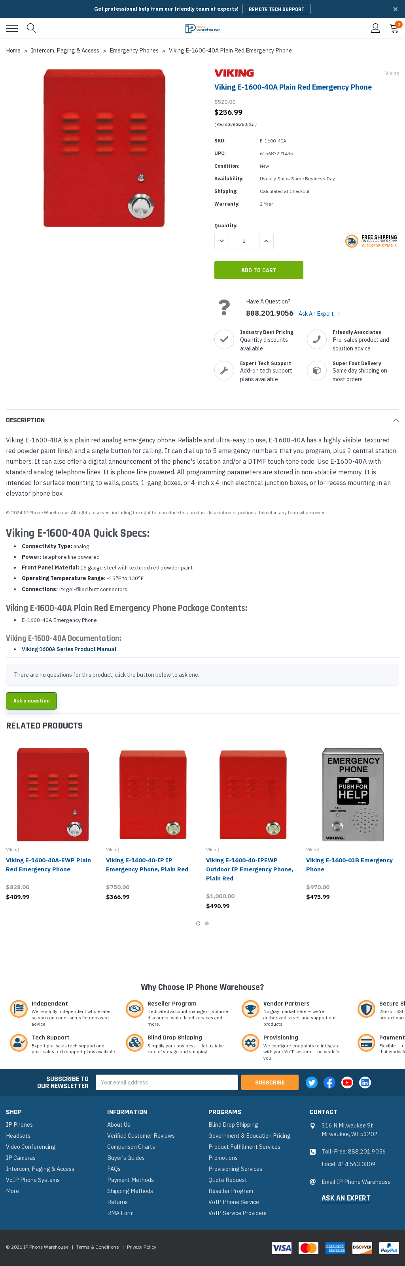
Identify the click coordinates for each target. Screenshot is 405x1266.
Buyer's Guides (126, 1157)
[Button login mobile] (375, 28)
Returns (117, 1202)
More (12, 1191)
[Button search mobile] (31, 28)
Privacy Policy (141, 1247)
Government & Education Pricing (249, 1135)
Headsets (18, 1135)
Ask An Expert (317, 313)
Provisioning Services (235, 1168)
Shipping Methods (130, 1191)
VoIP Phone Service (233, 1202)
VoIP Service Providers (237, 1213)
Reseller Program (230, 1191)
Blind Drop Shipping (233, 1124)
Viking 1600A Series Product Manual (69, 649)
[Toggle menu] (12, 28)
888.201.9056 (269, 313)
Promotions (223, 1157)
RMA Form (120, 1213)
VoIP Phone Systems (33, 1180)
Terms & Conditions (97, 1247)
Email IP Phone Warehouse (356, 1181)
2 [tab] (207, 923)
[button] (395, 9)
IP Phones (19, 1124)
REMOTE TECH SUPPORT (277, 9)
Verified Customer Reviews (141, 1135)
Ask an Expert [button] (346, 1198)
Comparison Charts (131, 1146)
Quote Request (227, 1180)
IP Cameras (21, 1157)
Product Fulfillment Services (244, 1146)
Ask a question (31, 700)
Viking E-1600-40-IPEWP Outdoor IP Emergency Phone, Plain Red (249, 869)
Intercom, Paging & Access (40, 1168)
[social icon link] (312, 1082)
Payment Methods (130, 1180)
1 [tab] (198, 923)
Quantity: (226, 225)
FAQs (114, 1168)
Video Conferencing (31, 1146)
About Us (118, 1124)
